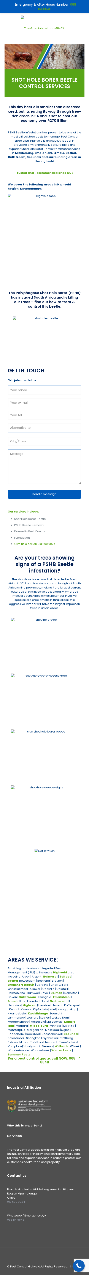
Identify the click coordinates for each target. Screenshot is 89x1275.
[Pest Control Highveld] (42, 28)
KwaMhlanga (38, 1013)
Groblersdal (59, 1001)
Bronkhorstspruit (21, 985)
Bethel (13, 981)
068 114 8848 (56, 935)
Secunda (71, 1034)
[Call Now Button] (79, 1266)
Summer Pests (19, 1054)
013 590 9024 (47, 544)
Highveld (60, 972)
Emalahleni (61, 997)
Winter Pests (61, 1050)
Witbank (61, 1046)
